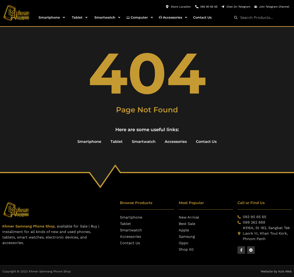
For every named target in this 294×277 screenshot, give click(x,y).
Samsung (187, 236)
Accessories (172, 17)
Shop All (186, 249)
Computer (139, 17)
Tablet (76, 17)
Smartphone (49, 17)
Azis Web (285, 271)
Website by (269, 271)
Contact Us (202, 17)
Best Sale (187, 224)
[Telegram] (251, 250)
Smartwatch (104, 17)
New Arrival (189, 217)
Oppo (183, 243)
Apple (184, 230)
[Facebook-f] (241, 250)
